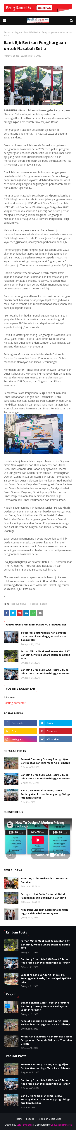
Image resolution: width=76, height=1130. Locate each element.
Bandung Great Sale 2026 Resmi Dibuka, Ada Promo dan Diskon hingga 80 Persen (45, 671)
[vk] (55, 739)
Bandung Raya (18, 603)
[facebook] (20, 723)
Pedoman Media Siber (49, 1118)
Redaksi (30, 1118)
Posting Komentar (14, 703)
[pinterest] (55, 731)
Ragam (18, 32)
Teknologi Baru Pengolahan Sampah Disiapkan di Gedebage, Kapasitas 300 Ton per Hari (44, 636)
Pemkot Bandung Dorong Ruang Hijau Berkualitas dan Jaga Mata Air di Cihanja (45, 760)
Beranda (8, 32)
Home (19, 1118)
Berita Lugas (12, 55)
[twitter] (55, 723)
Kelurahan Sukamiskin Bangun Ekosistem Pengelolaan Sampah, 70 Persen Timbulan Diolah (46, 1040)
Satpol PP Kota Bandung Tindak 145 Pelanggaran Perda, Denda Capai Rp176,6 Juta (46, 978)
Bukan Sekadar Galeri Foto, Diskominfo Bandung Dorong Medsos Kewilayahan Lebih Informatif (45, 1006)
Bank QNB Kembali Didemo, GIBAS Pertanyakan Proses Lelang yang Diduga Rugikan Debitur (45, 794)
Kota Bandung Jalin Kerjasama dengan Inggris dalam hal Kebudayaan (44, 911)
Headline (33, 603)
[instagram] (20, 739)
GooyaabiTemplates (61, 1124)
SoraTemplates (24, 1124)
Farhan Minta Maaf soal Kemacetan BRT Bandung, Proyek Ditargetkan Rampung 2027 (45, 655)
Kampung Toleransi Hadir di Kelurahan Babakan (44, 880)
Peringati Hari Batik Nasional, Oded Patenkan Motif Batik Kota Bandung (43, 895)
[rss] (20, 731)
